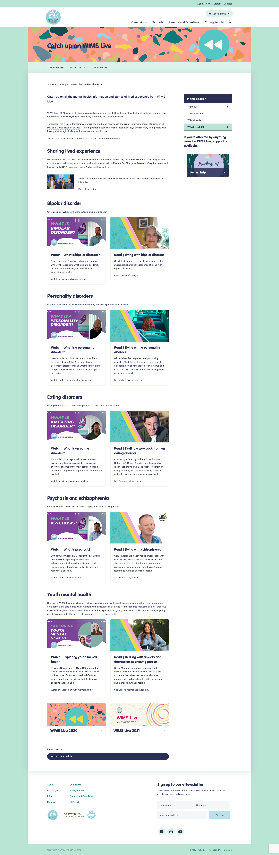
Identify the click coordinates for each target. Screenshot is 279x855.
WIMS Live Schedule (61, 756)
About (200, 3)
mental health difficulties (120, 113)
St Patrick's (75, 801)
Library (217, 3)
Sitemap (227, 849)
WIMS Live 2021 (78, 67)
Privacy (192, 849)
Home (51, 84)
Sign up (219, 815)
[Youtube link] (180, 831)
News (209, 3)
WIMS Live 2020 (55, 67)
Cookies (202, 849)
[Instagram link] (171, 831)
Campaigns (139, 22)
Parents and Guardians (184, 22)
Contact (228, 3)
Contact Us (75, 784)
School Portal (219, 13)
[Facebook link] (161, 831)
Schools (157, 22)
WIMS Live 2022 (99, 67)
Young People (214, 22)
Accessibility (215, 849)
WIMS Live (76, 84)
